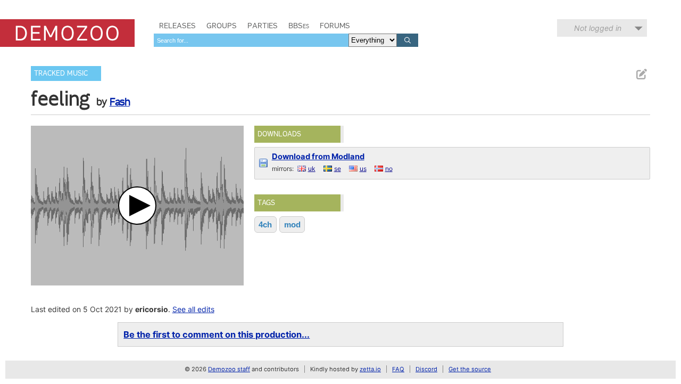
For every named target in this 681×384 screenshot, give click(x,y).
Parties (262, 25)
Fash (120, 101)
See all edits (193, 309)
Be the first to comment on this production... (216, 334)
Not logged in (597, 27)
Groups (221, 25)
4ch (265, 224)
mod (292, 224)
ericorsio (151, 309)
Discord (426, 369)
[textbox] (251, 40)
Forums (335, 25)
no (389, 169)
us (363, 169)
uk (311, 169)
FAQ (398, 369)
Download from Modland (318, 156)
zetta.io (370, 369)
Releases (177, 25)
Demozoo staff (229, 369)
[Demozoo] (67, 33)
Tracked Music (61, 73)
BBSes (298, 25)
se (337, 169)
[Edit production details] (641, 74)
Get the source (470, 369)
